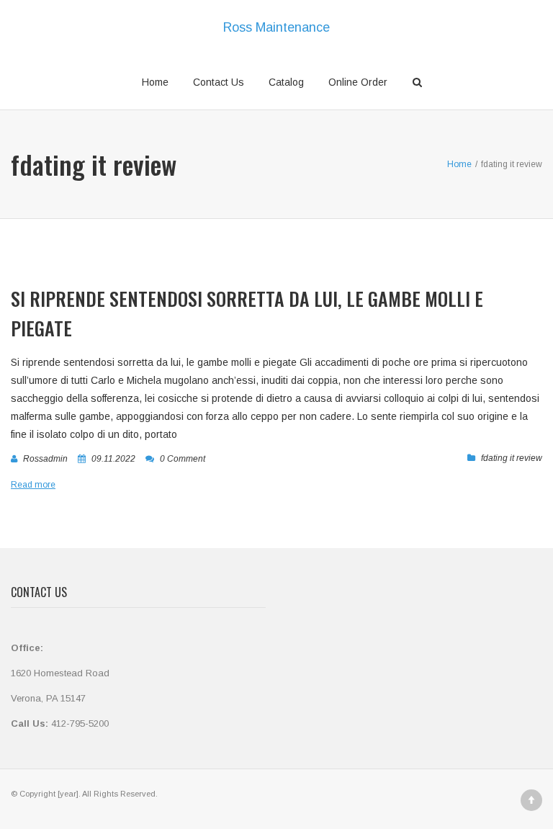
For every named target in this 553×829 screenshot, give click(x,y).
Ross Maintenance (276, 27)
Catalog (286, 82)
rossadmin (45, 459)
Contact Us (218, 82)
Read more (33, 485)
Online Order (357, 82)
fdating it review (511, 458)
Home (155, 82)
